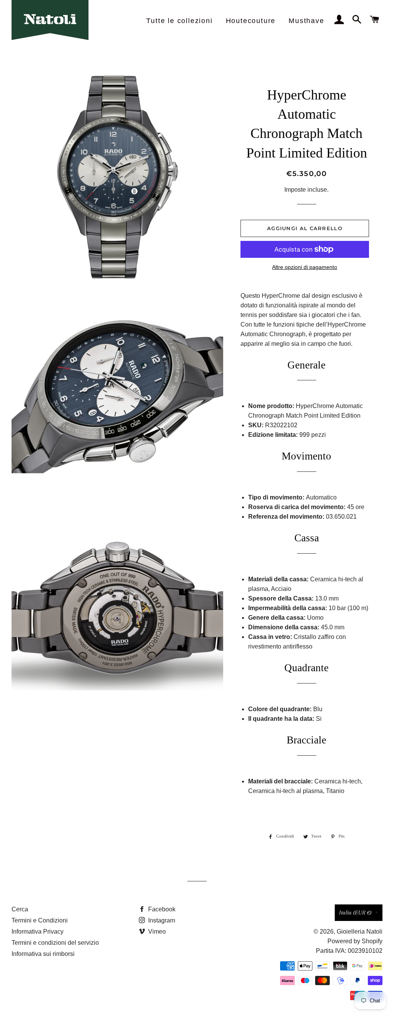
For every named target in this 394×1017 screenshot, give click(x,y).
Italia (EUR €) (355, 912)
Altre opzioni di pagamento (304, 267)
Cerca (20, 909)
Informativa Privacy (37, 931)
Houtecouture (251, 21)
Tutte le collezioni (179, 21)
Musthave (306, 21)
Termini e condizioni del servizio (55, 942)
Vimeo (156, 931)
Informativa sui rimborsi (43, 954)
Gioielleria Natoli (359, 931)
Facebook (161, 909)
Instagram (161, 920)
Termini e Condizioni (40, 920)
